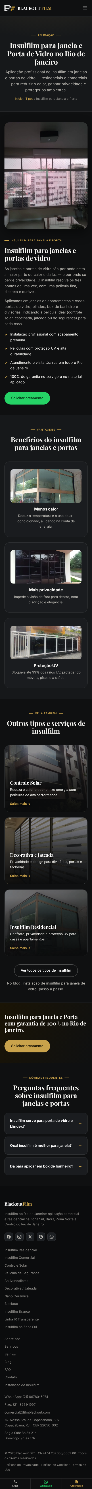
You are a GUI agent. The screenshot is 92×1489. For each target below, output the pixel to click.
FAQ (7, 1370)
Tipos (29, 98)
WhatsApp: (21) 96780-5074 (26, 1397)
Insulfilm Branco (17, 1312)
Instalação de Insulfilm (22, 1385)
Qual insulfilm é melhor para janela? (41, 1145)
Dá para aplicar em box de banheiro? (41, 1166)
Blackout (11, 1304)
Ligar (15, 1485)
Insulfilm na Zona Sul (20, 1327)
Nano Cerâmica (16, 1296)
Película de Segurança (21, 1273)
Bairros (10, 1354)
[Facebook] (8, 1237)
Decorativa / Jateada (20, 1288)
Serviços (11, 1347)
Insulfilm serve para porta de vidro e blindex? (41, 1123)
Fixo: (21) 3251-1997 (20, 1405)
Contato (10, 1377)
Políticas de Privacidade (21, 1465)
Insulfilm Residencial (20, 1250)
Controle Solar (15, 1265)
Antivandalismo (16, 1281)
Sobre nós (12, 1339)
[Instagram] (19, 1237)
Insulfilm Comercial (19, 1258)
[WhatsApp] (51, 1237)
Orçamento (76, 1485)
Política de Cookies (54, 1465)
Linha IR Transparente (21, 1319)
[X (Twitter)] (30, 1237)
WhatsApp (46, 1485)
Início (19, 98)
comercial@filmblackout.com (27, 1412)
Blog (8, 1362)
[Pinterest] (41, 1237)
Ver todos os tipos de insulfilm (46, 970)
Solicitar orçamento (27, 398)
